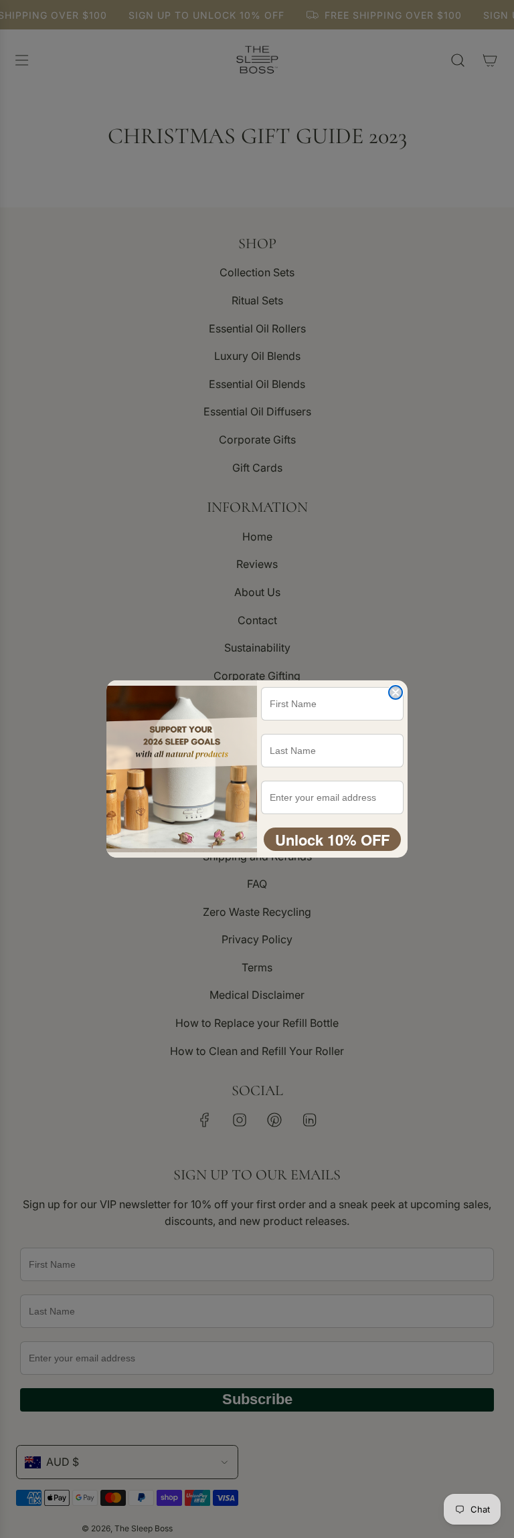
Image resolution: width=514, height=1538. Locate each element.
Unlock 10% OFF (332, 839)
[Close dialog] (395, 692)
